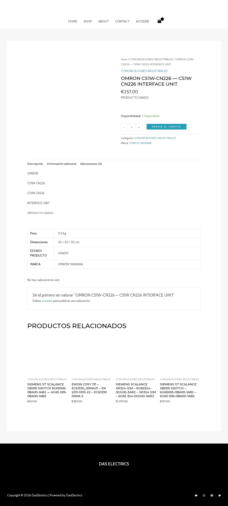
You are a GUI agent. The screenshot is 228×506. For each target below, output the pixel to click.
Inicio (124, 59)
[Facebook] (212, 495)
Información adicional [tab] (61, 164)
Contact (122, 21)
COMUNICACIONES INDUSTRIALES (151, 59)
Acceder (142, 21)
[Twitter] (219, 495)
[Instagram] (204, 495)
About (103, 21)
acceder (47, 301)
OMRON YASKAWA (140, 143)
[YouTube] (196, 495)
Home (72, 21)
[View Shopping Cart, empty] (159, 21)
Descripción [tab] (35, 164)
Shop (88, 21)
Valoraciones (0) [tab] (91, 164)
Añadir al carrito (166, 126)
